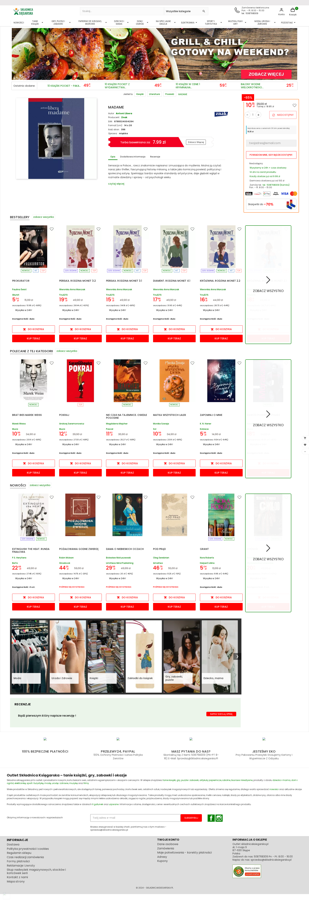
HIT (36, 270)
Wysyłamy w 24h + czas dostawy (268, 167)
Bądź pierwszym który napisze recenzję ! (47, 716)
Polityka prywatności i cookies (28, 849)
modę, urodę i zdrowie (56, 783)
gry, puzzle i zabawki (188, 780)
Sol (154, 429)
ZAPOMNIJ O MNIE (211, 415)
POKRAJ (64, 415)
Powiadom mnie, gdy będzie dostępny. (271, 154)
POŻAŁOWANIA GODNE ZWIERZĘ (79, 549)
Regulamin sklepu (19, 853)
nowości (274, 789)
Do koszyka (33, 329)
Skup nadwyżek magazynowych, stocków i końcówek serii (36, 871)
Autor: (111, 113)
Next (293, 53)
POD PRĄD (159, 549)
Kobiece (204, 429)
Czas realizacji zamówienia (25, 857)
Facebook (211, 818)
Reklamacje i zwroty (21, 866)
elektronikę (20, 783)
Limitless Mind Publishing (119, 563)
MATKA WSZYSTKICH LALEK (169, 415)
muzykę (73, 783)
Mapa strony (16, 881)
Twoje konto (168, 840)
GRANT (204, 549)
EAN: (110, 121)
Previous (15, 53)
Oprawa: (112, 133)
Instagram (219, 818)
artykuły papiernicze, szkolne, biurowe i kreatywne (226, 780)
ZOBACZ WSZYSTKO (268, 291)
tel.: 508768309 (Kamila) (276, 184)
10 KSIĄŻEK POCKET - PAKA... (64, 86)
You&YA (63, 294)
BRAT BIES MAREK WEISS (27, 415)
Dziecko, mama (213, 678)
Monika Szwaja (161, 423)
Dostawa (13, 844)
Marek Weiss (19, 423)
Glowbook (64, 563)
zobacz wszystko (43, 217)
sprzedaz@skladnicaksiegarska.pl (271, 860)
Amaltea (158, 563)
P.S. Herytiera (19, 557)
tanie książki (169, 780)
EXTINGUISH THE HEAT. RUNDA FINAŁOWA (31, 550)
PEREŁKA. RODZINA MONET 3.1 (124, 281)
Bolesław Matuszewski (118, 557)
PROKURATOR (21, 281)
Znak (124, 117)
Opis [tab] (112, 156)
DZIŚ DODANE (71, 270)
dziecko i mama (281, 780)
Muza (15, 429)
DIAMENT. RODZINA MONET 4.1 (171, 281)
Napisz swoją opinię (221, 714)
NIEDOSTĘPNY (283, 115)
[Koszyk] (292, 11)
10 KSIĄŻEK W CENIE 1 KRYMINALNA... (188, 86)
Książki (94, 678)
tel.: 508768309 (250, 13)
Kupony (162, 861)
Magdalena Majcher (116, 423)
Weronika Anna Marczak (72, 289)
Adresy (162, 857)
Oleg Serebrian (161, 557)
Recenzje (155, 156)
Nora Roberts (207, 557)
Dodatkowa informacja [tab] (132, 156)
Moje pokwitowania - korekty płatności (184, 852)
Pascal (109, 429)
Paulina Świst (19, 289)
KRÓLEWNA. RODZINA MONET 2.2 (220, 281)
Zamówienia (165, 848)
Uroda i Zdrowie (62, 678)
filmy (86, 783)
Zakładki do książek (140, 678)
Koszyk (292, 14)
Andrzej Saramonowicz (71, 423)
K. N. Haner (205, 423)
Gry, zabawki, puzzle (174, 678)
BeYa (15, 563)
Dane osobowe (167, 844)
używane (114, 804)
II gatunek (97, 804)
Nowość (26, 270)
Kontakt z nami (17, 877)
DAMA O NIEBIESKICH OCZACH (125, 549)
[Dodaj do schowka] (294, 105)
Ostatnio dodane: (24, 86)
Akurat (15, 294)
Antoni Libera (124, 113)
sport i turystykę (35, 783)
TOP (43, 270)
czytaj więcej (116, 183)
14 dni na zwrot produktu (263, 172)
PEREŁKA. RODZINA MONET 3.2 (77, 281)
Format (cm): (115, 125)
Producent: (114, 117)
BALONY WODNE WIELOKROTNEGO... (252, 86)
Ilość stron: (114, 129)
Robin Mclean (66, 557)
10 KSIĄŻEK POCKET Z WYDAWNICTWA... (117, 86)
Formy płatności (18, 861)
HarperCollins (207, 563)
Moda (17, 678)
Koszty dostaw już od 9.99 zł (265, 176)
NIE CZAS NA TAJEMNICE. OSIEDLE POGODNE (126, 416)
